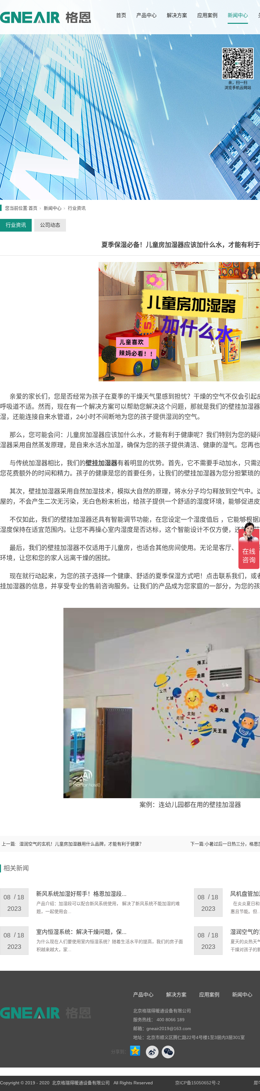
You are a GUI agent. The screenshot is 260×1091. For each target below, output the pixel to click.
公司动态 (50, 225)
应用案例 (207, 15)
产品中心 (146, 15)
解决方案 (177, 15)
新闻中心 (238, 15)
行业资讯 (77, 208)
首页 (121, 15)
